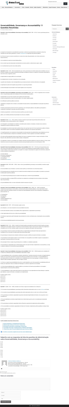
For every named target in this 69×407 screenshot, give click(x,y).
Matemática (45, 7)
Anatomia (55, 34)
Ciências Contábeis (56, 104)
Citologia (54, 37)
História (31, 7)
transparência (23, 53)
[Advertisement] (34, 16)
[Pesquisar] (67, 29)
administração (9, 373)
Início (3, 7)
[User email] (1, 368)
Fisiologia (55, 45)
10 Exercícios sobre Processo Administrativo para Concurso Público (17, 329)
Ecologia (54, 39)
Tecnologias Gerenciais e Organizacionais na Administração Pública (17, 327)
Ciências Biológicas (9, 7)
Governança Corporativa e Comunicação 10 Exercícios (15, 326)
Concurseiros (17, 7)
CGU (10, 119)
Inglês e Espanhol (37, 7)
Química (58, 7)
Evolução (54, 43)
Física (23, 7)
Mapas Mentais (64, 7)
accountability (4, 373)
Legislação (55, 100)
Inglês (54, 74)
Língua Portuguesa (52, 7)
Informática (55, 99)
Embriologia (55, 41)
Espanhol (54, 76)
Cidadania (9, 159)
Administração (4, 371)
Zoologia (54, 52)
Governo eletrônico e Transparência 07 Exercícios (14, 323)
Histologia (55, 48)
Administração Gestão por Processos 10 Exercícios (14, 324)
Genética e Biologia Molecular (59, 46)
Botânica (54, 35)
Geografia (27, 7)
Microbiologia (55, 50)
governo (14, 373)
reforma (42, 289)
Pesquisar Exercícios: (52, 1)
